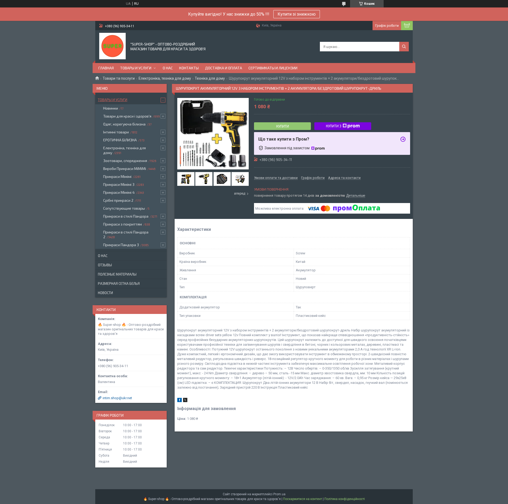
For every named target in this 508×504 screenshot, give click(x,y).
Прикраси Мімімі (117, 176)
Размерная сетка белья (119, 283)
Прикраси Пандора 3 (121, 244)
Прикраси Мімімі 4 (119, 192)
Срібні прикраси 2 (118, 200)
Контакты (189, 68)
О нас (168, 68)
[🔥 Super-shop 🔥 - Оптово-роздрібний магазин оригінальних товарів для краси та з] (112, 46)
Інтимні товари (116, 132)
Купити (282, 126)
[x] (185, 401)
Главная (106, 68)
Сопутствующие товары (124, 208)
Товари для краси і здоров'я (127, 116)
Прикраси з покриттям (122, 224)
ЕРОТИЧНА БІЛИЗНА (120, 140)
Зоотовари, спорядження (125, 160)
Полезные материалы (117, 274)
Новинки (110, 108)
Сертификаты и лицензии (272, 68)
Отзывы (105, 265)
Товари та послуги (119, 78)
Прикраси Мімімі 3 (118, 184)
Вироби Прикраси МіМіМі (124, 168)
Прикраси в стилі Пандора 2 (125, 234)
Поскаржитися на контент (302, 499)
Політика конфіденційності (344, 499)
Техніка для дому (210, 78)
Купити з (333, 126)
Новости (105, 293)
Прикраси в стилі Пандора (125, 216)
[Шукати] (404, 46)
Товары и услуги (135, 68)
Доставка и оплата (223, 68)
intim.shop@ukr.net (117, 398)
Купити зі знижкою (297, 14)
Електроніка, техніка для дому (165, 78)
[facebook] (179, 401)
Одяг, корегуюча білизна (124, 124)
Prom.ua (279, 494)
